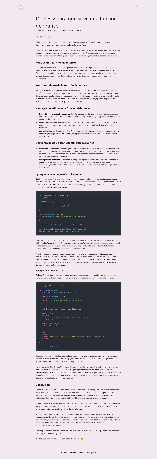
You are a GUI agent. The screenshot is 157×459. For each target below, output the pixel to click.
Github (64, 452)
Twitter (82, 452)
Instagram (91, 452)
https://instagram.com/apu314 (49, 420)
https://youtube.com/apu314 (48, 425)
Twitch (70, 414)
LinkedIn (72, 452)
